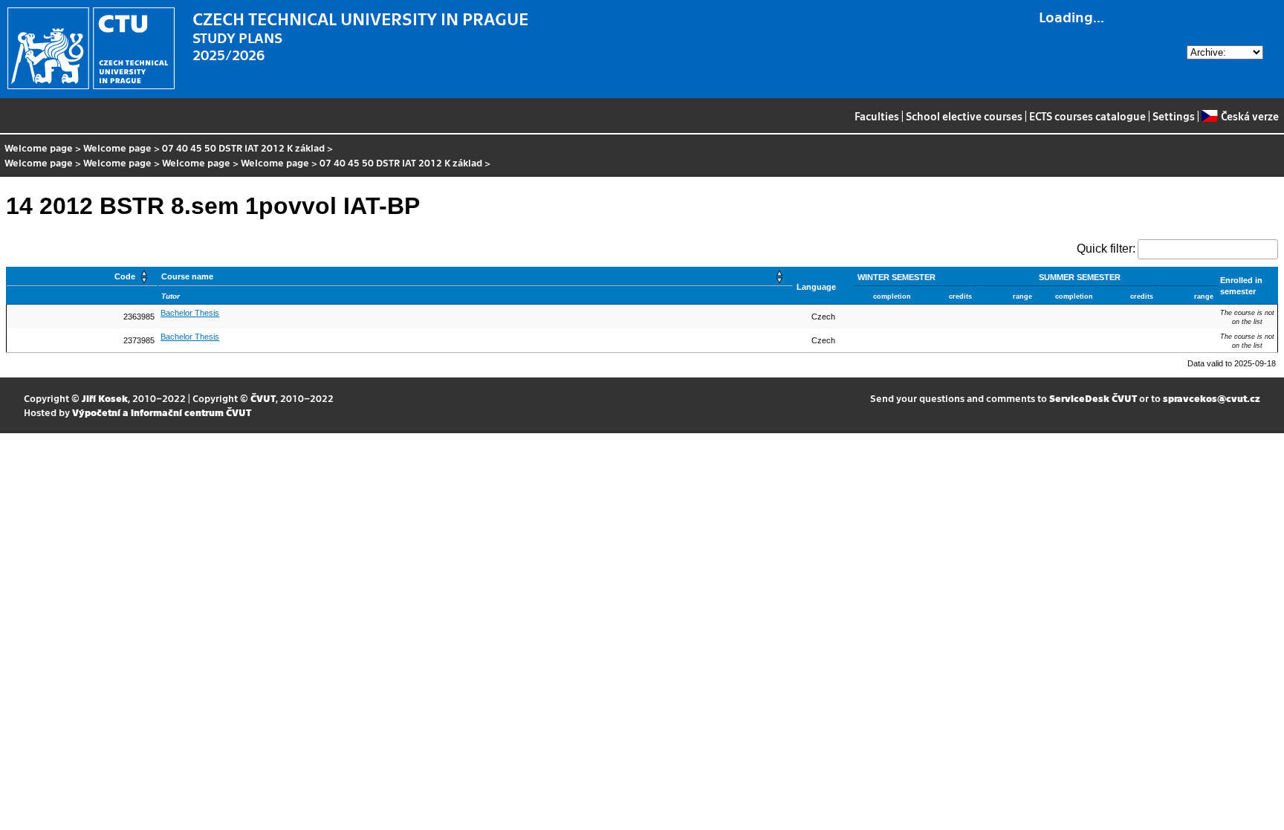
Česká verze (1249, 116)
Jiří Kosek (105, 397)
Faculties (877, 116)
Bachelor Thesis (189, 312)
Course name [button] (187, 276)
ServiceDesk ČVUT (1093, 397)
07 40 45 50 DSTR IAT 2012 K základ (243, 147)
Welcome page (38, 147)
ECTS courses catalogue (1087, 116)
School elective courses (964, 116)
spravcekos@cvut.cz (1211, 397)
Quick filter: (1106, 248)
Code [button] (124, 276)
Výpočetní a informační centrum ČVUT (161, 412)
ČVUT (263, 397)
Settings (1173, 116)
